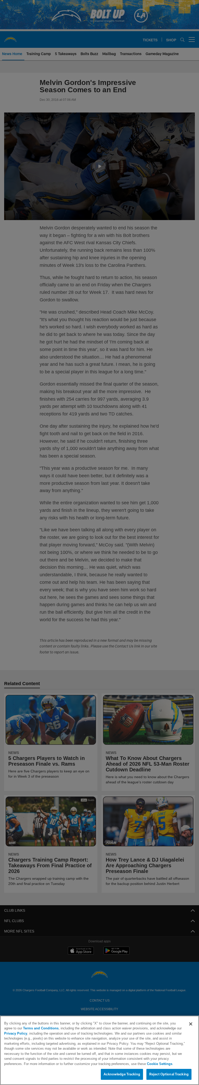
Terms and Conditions (27, 1028)
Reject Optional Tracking (169, 1074)
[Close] (190, 1024)
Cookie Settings (70, 1064)
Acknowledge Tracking (122, 1074)
